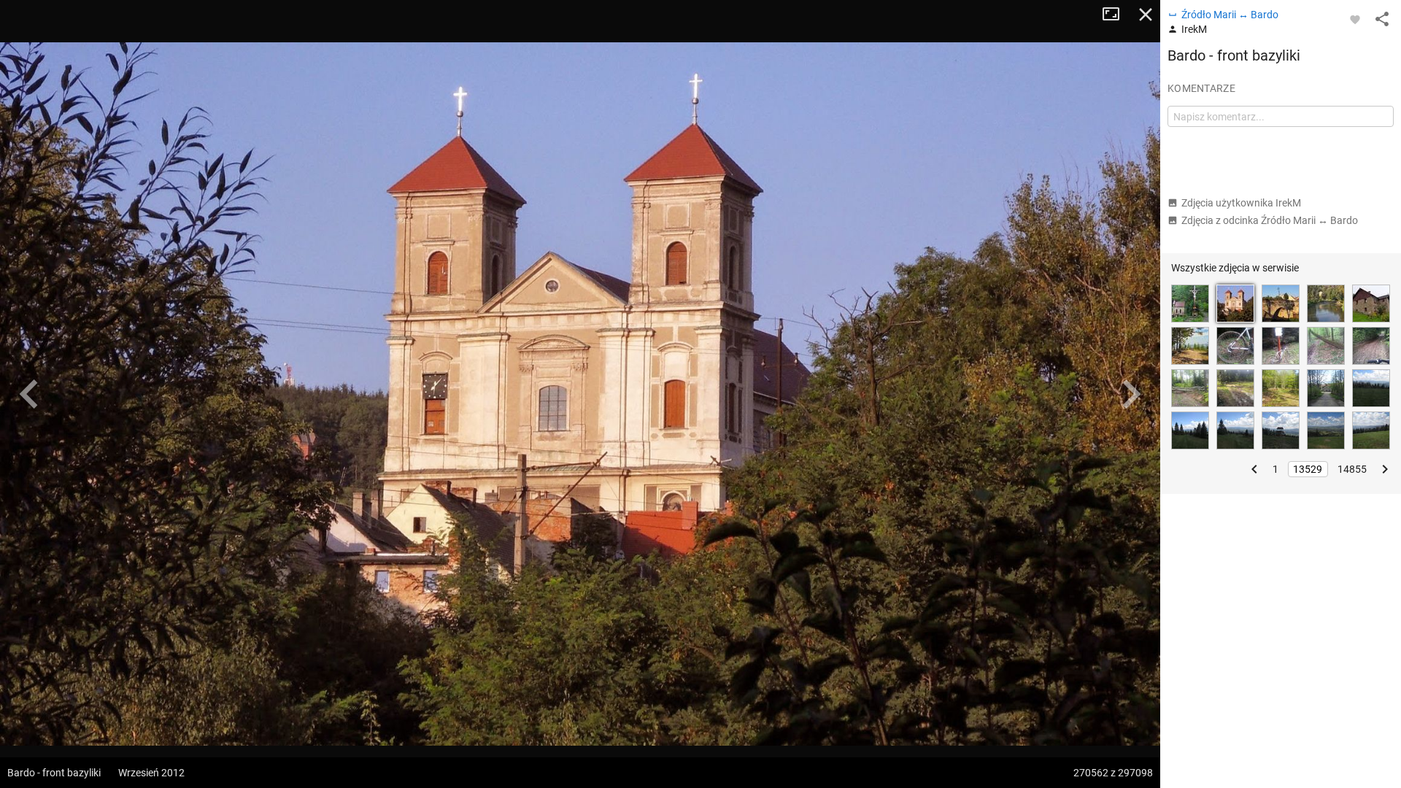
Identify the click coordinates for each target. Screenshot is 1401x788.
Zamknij (1145, 14)
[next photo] (1131, 394)
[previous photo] (29, 394)
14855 (1352, 469)
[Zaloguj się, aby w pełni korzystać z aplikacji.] (1355, 19)
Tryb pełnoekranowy (1116, 14)
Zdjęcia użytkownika (1241, 203)
